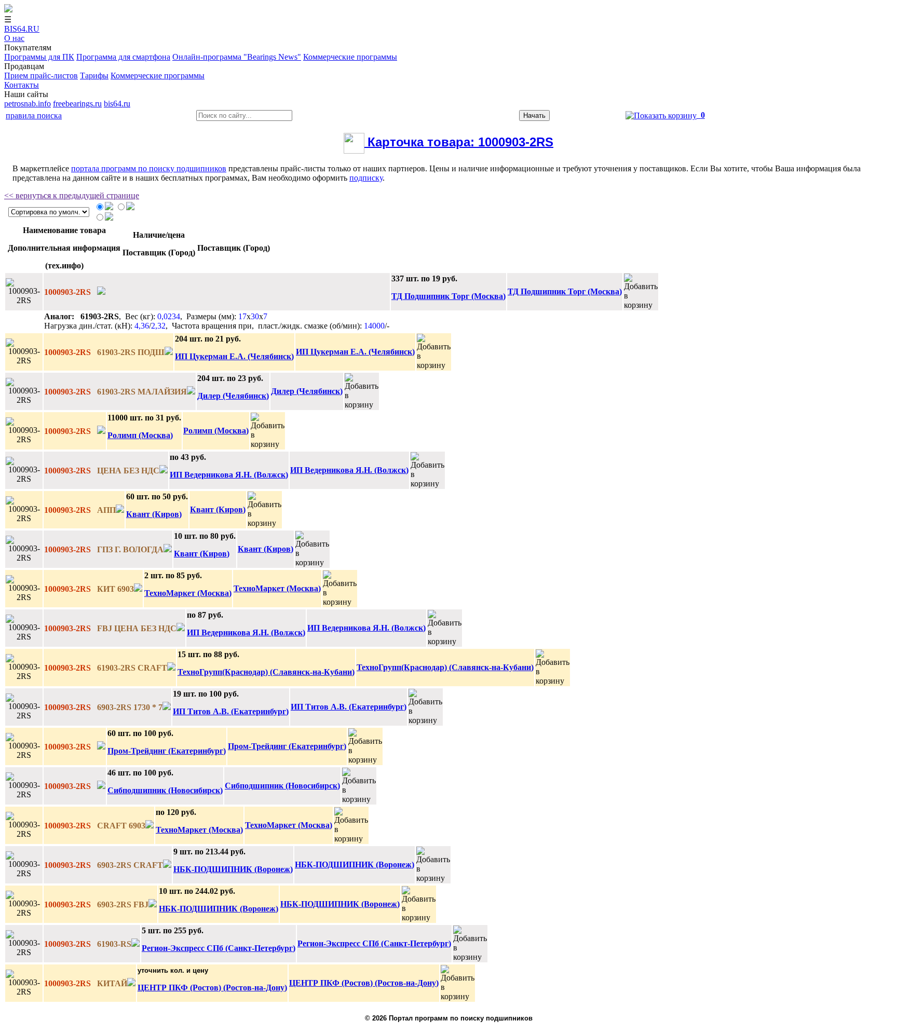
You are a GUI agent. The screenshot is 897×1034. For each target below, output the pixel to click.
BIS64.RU (21, 28)
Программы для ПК (39, 56)
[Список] (130, 207)
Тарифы (94, 75)
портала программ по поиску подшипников (148, 168)
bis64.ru (117, 103)
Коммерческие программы (350, 56)
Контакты (21, 84)
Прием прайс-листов (41, 75)
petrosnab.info (27, 103)
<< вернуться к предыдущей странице (71, 195)
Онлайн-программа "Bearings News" (236, 56)
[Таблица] (109, 207)
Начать (534, 115)
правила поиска (34, 115)
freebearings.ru (77, 103)
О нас (14, 38)
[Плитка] (109, 217)
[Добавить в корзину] (641, 292)
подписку (366, 177)
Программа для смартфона (123, 56)
